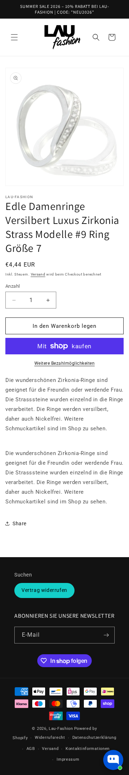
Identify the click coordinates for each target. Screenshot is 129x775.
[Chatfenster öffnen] (113, 760)
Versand (38, 274)
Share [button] (20, 523)
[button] (14, 37)
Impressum (68, 759)
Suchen (23, 575)
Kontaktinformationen (88, 748)
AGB (31, 748)
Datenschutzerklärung (94, 737)
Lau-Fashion (61, 728)
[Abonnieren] (106, 635)
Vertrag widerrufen (44, 590)
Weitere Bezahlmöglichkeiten (64, 363)
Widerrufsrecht (50, 737)
